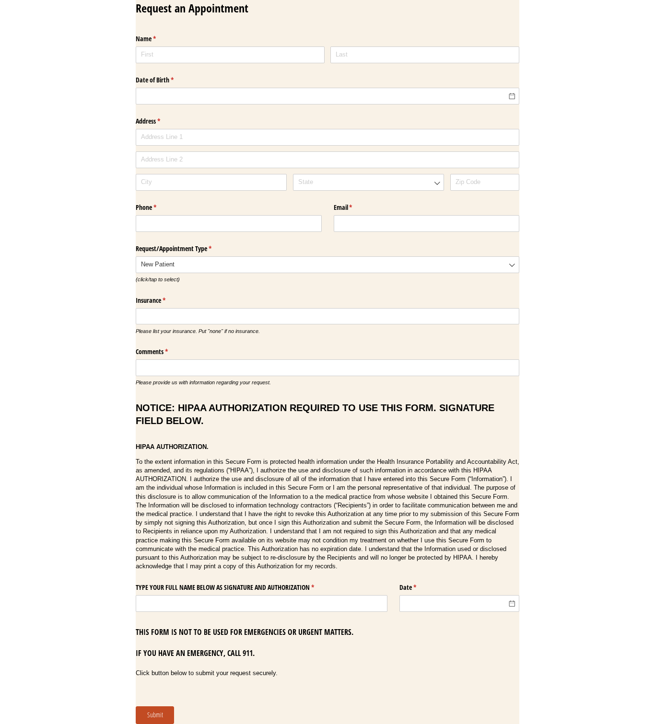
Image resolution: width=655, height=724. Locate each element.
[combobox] (368, 182)
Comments (163, 351)
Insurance (162, 300)
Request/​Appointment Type (185, 248)
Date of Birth (166, 79)
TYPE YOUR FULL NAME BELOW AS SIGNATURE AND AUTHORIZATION (236, 587)
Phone (157, 207)
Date (419, 587)
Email (354, 207)
